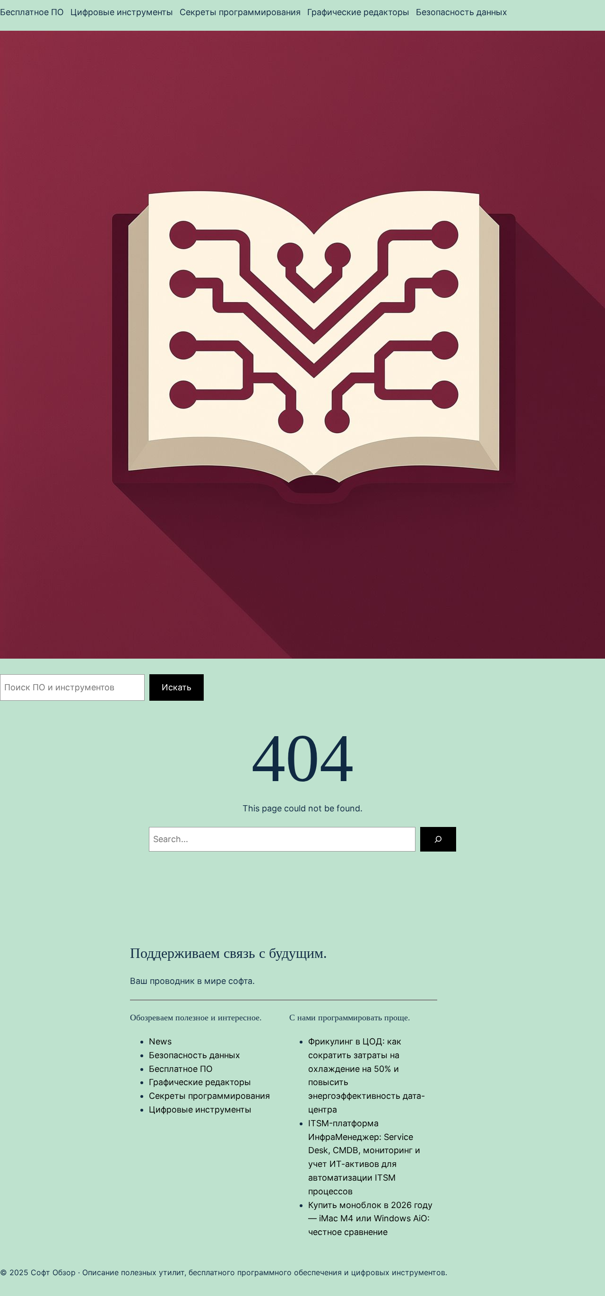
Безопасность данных (194, 1055)
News (160, 1041)
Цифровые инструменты (200, 1109)
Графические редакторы (200, 1082)
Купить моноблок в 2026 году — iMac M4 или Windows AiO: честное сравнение (370, 1218)
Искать (176, 687)
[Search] (438, 839)
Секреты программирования (209, 1096)
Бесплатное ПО (181, 1069)
